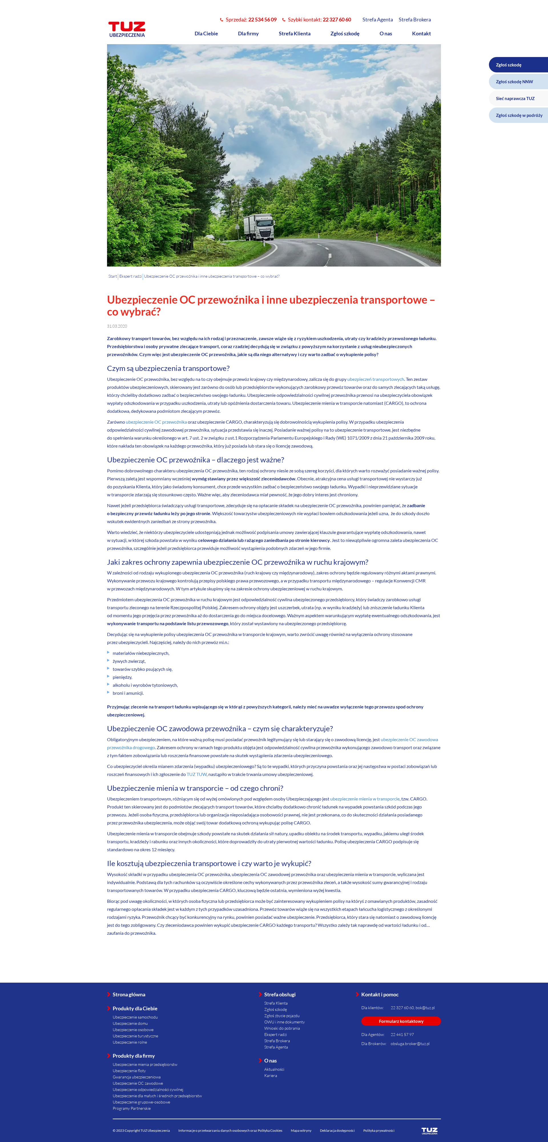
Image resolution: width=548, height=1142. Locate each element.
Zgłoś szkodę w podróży (519, 115)
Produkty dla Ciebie (135, 1008)
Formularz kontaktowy (401, 1021)
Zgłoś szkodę (345, 33)
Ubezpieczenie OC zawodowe (138, 1083)
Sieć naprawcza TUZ (515, 98)
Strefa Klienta (295, 33)
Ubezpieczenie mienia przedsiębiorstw (145, 1064)
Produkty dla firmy (134, 1055)
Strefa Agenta (377, 19)
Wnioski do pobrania (282, 1028)
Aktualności (274, 1069)
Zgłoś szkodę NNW (514, 81)
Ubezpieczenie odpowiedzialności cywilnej (148, 1089)
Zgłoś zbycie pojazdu (282, 1015)
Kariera (270, 1075)
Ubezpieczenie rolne (130, 1042)
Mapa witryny (301, 1130)
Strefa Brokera (415, 19)
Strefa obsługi (280, 994)
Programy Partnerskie (132, 1108)
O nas (386, 33)
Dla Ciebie (206, 33)
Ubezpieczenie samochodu (135, 1017)
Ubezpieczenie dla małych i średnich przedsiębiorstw (157, 1095)
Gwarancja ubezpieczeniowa (137, 1076)
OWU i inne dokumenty (284, 1021)
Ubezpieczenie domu (130, 1023)
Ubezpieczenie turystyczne (135, 1035)
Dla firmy (248, 33)
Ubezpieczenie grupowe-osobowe (141, 1102)
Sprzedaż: (251, 19)
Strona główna (129, 994)
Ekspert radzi (275, 1034)
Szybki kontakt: (319, 19)
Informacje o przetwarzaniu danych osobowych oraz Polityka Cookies (230, 1130)
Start (112, 276)
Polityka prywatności (378, 1130)
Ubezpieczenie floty (129, 1070)
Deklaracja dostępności (337, 1130)
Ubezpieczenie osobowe (133, 1029)
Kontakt (421, 33)
